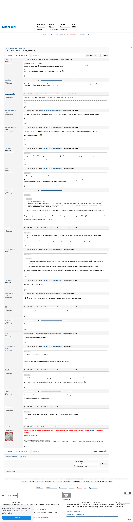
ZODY (74, 27)
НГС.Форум (8, 48)
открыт (92, 430)
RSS (98, 55)
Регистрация (59, 34)
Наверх (129, 519)
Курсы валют (53, 29)
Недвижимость (42, 24)
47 (27, 55)
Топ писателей (63, 488)
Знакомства (41, 27)
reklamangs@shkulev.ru (124, 503)
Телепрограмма (65, 27)
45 (22, 55)
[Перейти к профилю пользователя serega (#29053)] (9, 441)
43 (16, 55)
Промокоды (63, 29)
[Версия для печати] (24, 76)
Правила (79, 488)
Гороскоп (63, 24)
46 (24, 55)
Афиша (51, 27)
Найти (52, 34)
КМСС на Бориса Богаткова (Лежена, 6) (51, 59)
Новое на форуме (71, 34)
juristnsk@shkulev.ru (43, 517)
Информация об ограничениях (74, 511)
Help (85, 488)
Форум (39, 29)
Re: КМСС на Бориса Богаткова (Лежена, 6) (51, 80)
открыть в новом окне (81, 466)
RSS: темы (40, 488)
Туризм (51, 24)
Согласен (16, 518)
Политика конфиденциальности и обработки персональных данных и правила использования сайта (92, 516)
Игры (73, 24)
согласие (19, 512)
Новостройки (22, 48)
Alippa (13, 471)
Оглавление (45, 34)
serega (16, 471)
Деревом (105, 55)
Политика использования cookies (75, 514)
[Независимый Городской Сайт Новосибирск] (9, 28)
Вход (89, 34)
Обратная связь (93, 488)
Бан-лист (71, 488)
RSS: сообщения (52, 488)
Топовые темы (82, 34)
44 (19, 55)
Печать (91, 55)
